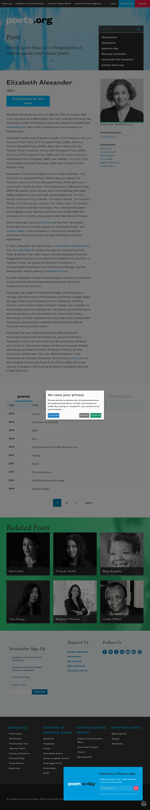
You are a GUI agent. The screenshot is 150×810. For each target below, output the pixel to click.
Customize (54, 415)
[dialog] (75, 405)
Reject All (84, 415)
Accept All (95, 415)
